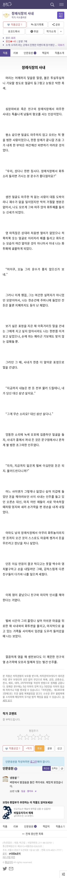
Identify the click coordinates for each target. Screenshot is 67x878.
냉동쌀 (13, 777)
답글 (23, 791)
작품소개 (59, 53)
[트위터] (5, 869)
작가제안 (61, 15)
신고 (59, 748)
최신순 (46, 768)
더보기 (61, 44)
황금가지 (9, 862)
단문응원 (30, 53)
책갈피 (45, 53)
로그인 (33, 761)
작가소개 (51, 31)
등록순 (55, 768)
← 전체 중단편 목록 (33, 833)
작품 (5, 53)
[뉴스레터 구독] (11, 869)
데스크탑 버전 (9, 857)
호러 (13, 37)
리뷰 (15, 53)
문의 (5, 853)
